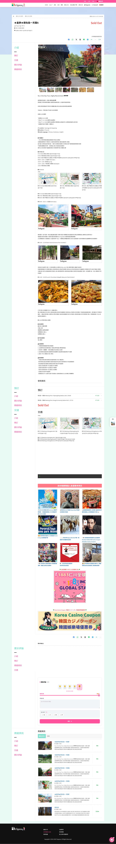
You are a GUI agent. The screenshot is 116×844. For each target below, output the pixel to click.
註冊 (89, 1)
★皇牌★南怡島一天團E (62, 755)
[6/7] (82, 89)
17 (62, 715)
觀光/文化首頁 (19, 16)
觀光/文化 (66, 5)
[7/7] (90, 89)
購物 (62, 5)
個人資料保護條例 (63, 834)
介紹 (16, 396)
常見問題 (61, 832)
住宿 (58, 5)
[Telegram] (87, 39)
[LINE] (83, 39)
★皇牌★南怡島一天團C (62, 794)
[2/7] (50, 89)
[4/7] (66, 89)
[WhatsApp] (72, 39)
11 (44, 715)
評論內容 (42, 698)
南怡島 (57, 807)
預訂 (16, 55)
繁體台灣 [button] (100, 1)
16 (56, 715)
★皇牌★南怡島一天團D (62, 781)
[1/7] (42, 89)
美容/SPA (81, 5)
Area (50, 5)
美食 (55, 5)
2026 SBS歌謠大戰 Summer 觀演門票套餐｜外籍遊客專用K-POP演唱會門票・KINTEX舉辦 (47, 512)
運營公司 (45, 829)
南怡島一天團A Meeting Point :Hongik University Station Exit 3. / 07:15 (68, 400)
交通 (16, 60)
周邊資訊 (18, 69)
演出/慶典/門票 (73, 5)
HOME (46, 5)
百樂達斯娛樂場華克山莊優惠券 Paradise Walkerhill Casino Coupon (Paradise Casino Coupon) (91, 539)
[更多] (95, 39)
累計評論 (18, 65)
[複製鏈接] (91, 39)
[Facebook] (68, 39)
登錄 (93, 1)
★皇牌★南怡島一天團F (62, 742)
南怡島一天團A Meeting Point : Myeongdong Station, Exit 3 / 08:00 (68, 395)
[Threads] (80, 39)
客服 (85, 1)
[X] (76, 39)
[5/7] (74, 89)
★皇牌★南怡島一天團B (62, 768)
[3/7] (58, 89)
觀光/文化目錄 (28, 16)
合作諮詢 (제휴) (47, 832)
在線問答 (61, 829)
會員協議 (45, 834)
